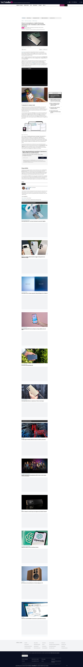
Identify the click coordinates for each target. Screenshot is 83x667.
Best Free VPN (27, 644)
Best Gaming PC (36, 646)
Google (33, 62)
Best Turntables (51, 642)
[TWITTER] (26, 188)
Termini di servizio (33, 160)
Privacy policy (43, 659)
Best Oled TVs (44, 646)
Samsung (23, 52)
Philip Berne (37, 27)
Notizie (23, 27)
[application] (35, 77)
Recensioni (35, 5)
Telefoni (23, 20)
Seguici (41, 49)
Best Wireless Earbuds (52, 646)
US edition (34, 665)
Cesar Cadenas (27, 27)
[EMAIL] (29, 188)
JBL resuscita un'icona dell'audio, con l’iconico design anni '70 (55, 111)
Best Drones (63, 646)
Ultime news (26, 5)
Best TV (43, 644)
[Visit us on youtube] (74, 2)
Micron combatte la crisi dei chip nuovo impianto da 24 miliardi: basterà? (54, 104)
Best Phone (44, 642)
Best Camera (63, 642)
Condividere (24, 49)
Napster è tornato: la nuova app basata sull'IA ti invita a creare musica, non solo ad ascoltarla (55, 100)
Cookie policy (53, 659)
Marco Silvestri (41, 27)
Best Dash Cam (64, 644)
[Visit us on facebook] (72, 2)
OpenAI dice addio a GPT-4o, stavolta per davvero (55, 108)
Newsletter (46, 49)
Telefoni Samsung (34, 20)
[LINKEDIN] (28, 188)
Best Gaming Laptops (37, 644)
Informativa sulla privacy (26, 160)
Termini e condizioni (25, 659)
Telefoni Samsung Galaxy (28, 20)
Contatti (40, 5)
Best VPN (26, 642)
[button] (80, 2)
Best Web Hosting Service (28, 646)
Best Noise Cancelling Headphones (54, 644)
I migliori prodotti (19, 5)
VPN (31, 5)
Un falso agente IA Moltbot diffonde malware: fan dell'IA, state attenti (55, 96)
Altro (44, 5)
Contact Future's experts (35, 659)
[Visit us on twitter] (73, 2)
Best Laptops (36, 642)
